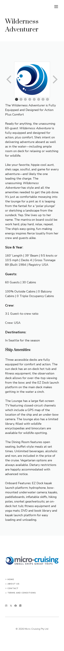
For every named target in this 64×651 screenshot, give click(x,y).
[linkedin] (20, 606)
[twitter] (11, 606)
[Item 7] (43, 99)
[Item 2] (21, 99)
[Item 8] (47, 99)
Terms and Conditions (22, 593)
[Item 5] (34, 99)
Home (11, 579)
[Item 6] (38, 99)
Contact (13, 588)
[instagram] (6, 606)
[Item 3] (25, 99)
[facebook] (16, 606)
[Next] (55, 79)
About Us (13, 584)
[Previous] (9, 79)
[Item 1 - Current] (16, 99)
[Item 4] (29, 99)
